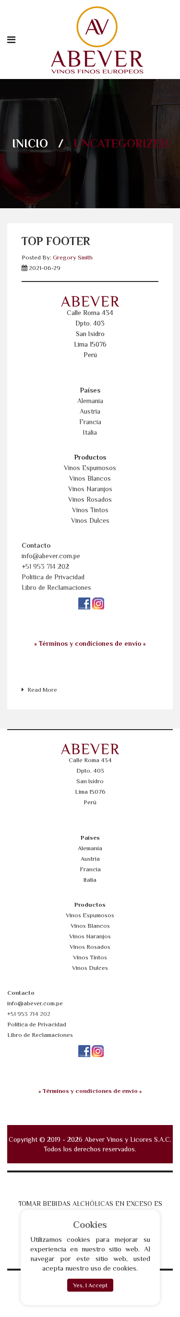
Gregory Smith (73, 257)
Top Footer (56, 241)
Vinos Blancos (90, 478)
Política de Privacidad (53, 577)
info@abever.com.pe (51, 556)
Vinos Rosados (90, 499)
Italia (90, 432)
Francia (90, 422)
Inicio (30, 143)
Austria (90, 411)
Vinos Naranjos (90, 489)
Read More (42, 689)
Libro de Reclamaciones (56, 587)
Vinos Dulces (90, 520)
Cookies (90, 1224)
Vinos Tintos (90, 510)
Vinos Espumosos (90, 468)
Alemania (90, 401)
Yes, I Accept (90, 1285)
